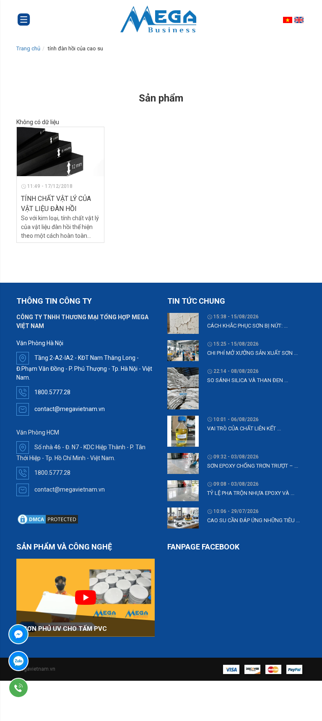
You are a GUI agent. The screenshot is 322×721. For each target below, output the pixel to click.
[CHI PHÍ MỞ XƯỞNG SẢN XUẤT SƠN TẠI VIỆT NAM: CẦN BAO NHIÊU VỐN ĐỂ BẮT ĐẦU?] (183, 350)
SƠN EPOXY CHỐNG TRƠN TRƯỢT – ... (252, 466)
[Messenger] (42, 634)
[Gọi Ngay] (42, 688)
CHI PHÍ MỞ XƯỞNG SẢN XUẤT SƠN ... (252, 353)
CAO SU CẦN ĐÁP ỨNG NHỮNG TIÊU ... (253, 520)
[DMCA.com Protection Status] (47, 518)
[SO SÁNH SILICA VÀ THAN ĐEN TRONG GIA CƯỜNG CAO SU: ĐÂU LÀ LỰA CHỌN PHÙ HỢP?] (183, 388)
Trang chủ (28, 48)
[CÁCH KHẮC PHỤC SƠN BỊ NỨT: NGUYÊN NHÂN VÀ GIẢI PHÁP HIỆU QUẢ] (183, 323)
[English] (300, 19)
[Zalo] (42, 661)
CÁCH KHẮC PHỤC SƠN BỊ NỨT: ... (247, 326)
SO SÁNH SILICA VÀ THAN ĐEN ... (247, 380)
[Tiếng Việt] (288, 19)
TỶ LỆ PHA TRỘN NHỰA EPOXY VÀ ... (250, 493)
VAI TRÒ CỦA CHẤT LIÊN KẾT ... (244, 428)
